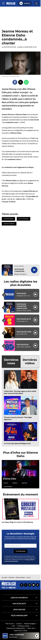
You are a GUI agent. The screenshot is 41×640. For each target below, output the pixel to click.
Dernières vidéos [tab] (30, 361)
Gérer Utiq (31, 628)
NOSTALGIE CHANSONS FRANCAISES (19, 270)
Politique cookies (23, 626)
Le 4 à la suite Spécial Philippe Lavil (17, 443)
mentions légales (30, 559)
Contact (19, 623)
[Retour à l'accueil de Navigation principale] (10, 3)
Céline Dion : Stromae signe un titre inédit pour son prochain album (20, 392)
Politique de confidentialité (15, 628)
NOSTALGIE (21, 293)
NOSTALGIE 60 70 (24, 319)
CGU (13, 626)
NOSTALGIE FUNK (24, 332)
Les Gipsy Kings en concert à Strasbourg (17, 522)
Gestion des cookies (20, 630)
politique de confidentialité (11, 561)
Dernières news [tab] (11, 361)
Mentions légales (30, 623)
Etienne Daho (9, 478)
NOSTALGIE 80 (22, 344)
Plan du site (9, 623)
